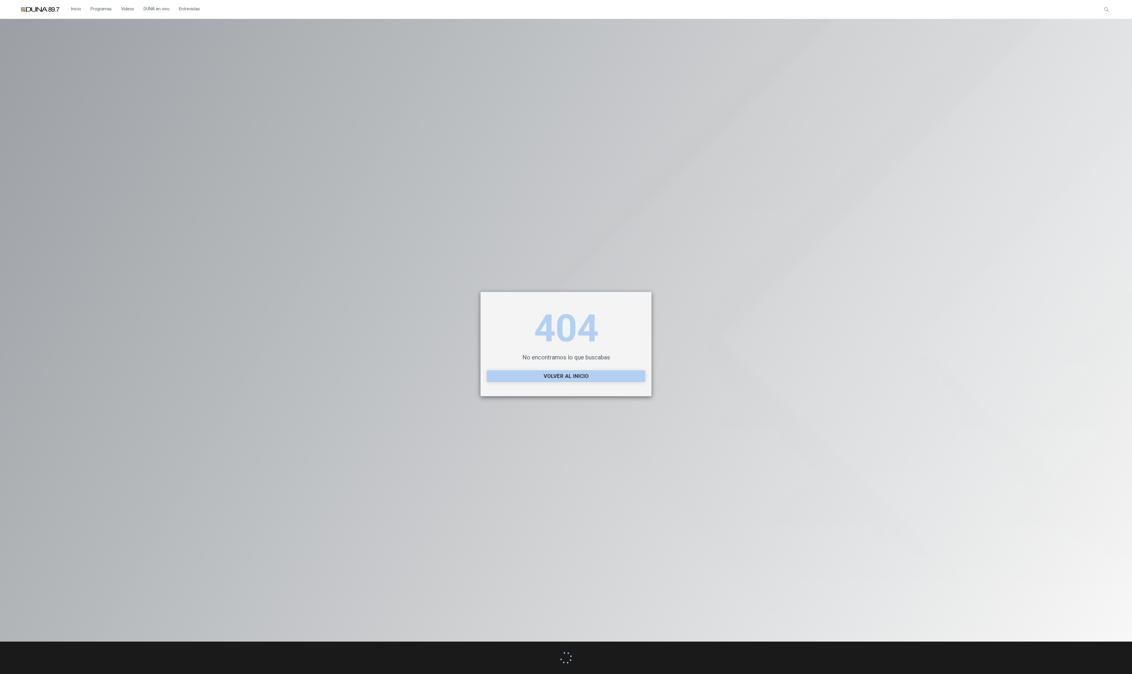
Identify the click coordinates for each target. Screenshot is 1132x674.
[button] (1106, 9)
